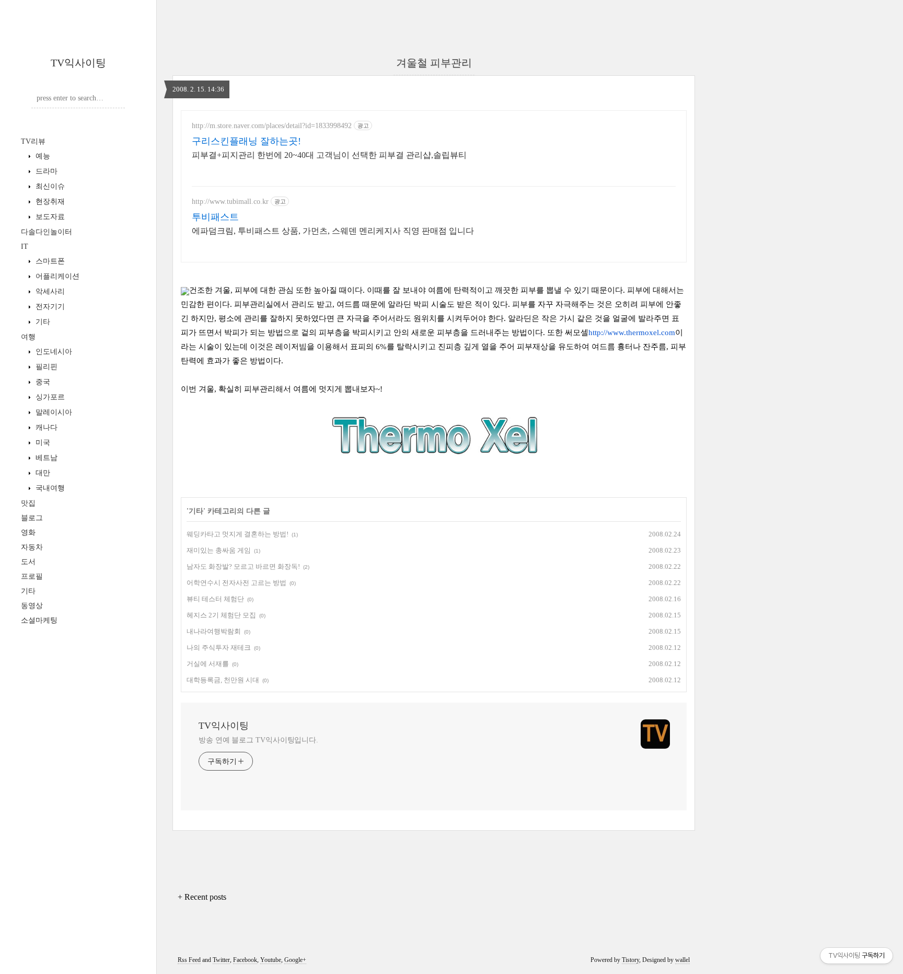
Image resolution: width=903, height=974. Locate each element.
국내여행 (49, 488)
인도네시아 (52, 352)
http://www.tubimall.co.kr (230, 201)
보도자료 (49, 217)
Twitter (221, 960)
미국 (41, 442)
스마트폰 (49, 261)
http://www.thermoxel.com (631, 332)
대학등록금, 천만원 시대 (223, 680)
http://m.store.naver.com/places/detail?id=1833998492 (272, 126)
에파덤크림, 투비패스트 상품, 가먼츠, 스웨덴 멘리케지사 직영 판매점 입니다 (333, 230)
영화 (28, 532)
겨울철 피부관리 (434, 62)
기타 (41, 322)
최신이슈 (49, 186)
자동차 (32, 547)
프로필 (32, 576)
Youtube (270, 960)
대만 (41, 473)
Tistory (630, 960)
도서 (28, 562)
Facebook (245, 960)
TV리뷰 (33, 141)
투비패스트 (215, 217)
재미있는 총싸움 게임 (219, 550)
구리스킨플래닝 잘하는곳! (246, 141)
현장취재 (49, 201)
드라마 (45, 171)
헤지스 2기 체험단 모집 (221, 615)
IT (24, 246)
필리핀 (45, 367)
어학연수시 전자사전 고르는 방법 (236, 583)
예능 (41, 156)
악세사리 (49, 291)
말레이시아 (52, 412)
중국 (41, 382)
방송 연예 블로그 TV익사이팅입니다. (258, 740)
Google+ (295, 960)
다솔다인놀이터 (46, 232)
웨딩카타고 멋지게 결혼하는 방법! (237, 534)
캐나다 (45, 427)
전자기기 (49, 307)
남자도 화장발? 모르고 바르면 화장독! (243, 566)
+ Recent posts (202, 896)
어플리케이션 (56, 276)
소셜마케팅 (39, 620)
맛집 (28, 503)
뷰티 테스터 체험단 (215, 599)
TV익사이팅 (78, 62)
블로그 (32, 518)
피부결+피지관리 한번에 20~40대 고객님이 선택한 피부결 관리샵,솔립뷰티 (329, 155)
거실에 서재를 (208, 664)
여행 (28, 337)
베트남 (45, 458)
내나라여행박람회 (214, 631)
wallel (682, 960)
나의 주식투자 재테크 (219, 647)
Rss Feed (189, 960)
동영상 (32, 606)
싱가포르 (49, 397)
